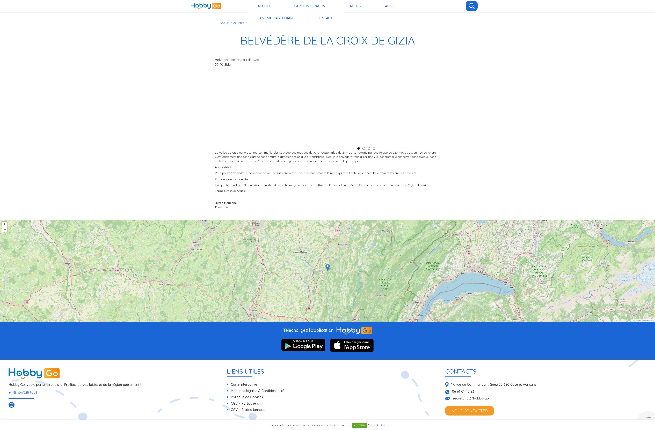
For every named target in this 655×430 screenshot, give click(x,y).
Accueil (224, 23)
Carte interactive (311, 6)
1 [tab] (358, 148)
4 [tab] (374, 148)
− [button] (5, 229)
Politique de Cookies (247, 397)
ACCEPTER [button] (359, 425)
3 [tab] (369, 148)
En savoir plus (25, 393)
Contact (324, 18)
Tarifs (389, 6)
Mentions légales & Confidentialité (257, 391)
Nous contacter (469, 410)
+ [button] (5, 224)
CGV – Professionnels (247, 409)
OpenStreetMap (647, 320)
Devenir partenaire (276, 18)
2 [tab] (363, 148)
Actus (355, 6)
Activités (238, 23)
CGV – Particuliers (245, 403)
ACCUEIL (265, 6)
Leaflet (635, 320)
